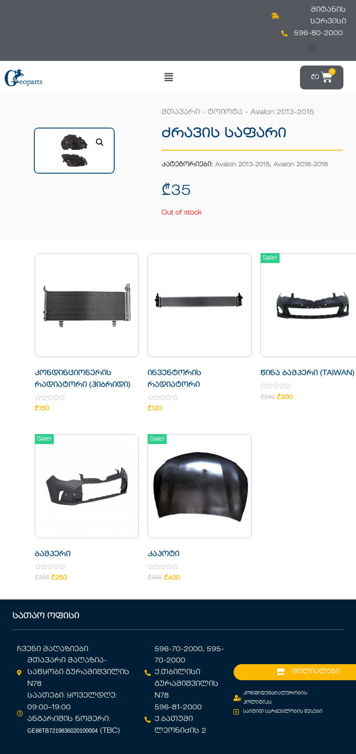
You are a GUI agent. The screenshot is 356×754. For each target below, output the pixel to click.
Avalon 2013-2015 (282, 112)
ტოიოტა (225, 112)
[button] (311, 48)
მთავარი (181, 112)
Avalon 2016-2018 (301, 165)
